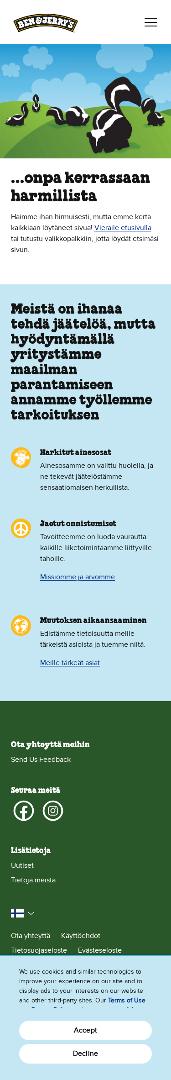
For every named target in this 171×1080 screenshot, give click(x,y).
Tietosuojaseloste (39, 950)
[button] (23, 913)
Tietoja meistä (33, 880)
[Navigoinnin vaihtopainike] (151, 22)
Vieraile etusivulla (122, 227)
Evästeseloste (100, 950)
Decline (85, 1053)
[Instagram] (53, 810)
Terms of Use (126, 1000)
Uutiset (22, 865)
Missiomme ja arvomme (77, 577)
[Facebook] (23, 810)
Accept (85, 1030)
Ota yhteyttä (30, 935)
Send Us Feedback (41, 759)
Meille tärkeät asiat (70, 662)
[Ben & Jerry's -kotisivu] (46, 22)
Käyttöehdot (80, 935)
